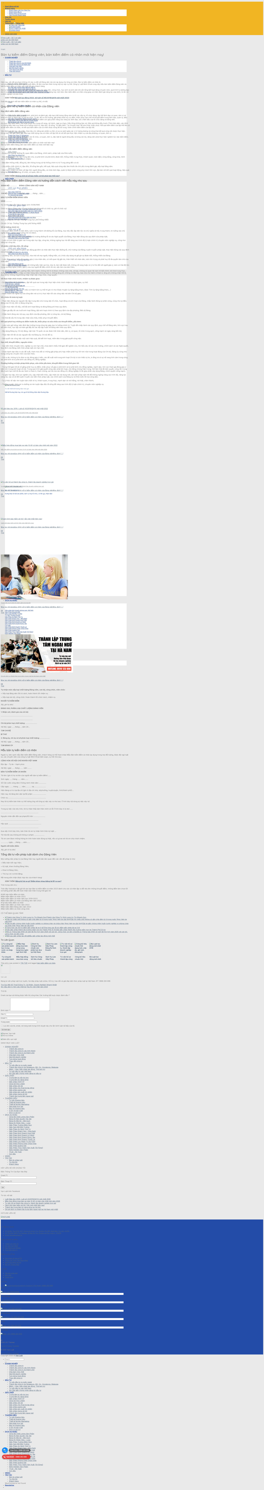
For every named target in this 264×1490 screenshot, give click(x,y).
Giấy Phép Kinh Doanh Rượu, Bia (22, 1137)
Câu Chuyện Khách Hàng (17, 15)
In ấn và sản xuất (16, 1111)
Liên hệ (8, 21)
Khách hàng (10, 8)
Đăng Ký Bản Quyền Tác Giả (20, 1119)
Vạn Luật (19, 1355)
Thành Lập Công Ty (12, 1244)
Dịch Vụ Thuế (13, 168)
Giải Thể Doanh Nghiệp (13, 1248)
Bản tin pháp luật (15, 1160)
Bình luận (5, 1010)
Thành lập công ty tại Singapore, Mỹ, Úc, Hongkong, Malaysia (33, 1067)
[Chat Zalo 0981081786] (5, 1450)
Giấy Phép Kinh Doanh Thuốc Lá (22, 1139)
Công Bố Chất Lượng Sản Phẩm (21, 1117)
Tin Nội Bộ (13, 1162)
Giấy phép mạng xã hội (18, 1094)
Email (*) (4, 1175)
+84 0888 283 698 (14, 1334)
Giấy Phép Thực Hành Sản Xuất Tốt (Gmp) (26, 1148)
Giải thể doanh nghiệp (16, 68)
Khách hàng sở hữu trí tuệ (17, 13)
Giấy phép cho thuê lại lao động (21, 1088)
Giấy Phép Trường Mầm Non (20, 1125)
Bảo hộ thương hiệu (17, 1108)
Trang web (5, 1022)
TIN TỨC (3, 49)
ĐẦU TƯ (8, 75)
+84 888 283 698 (14, 1309)
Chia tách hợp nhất (15, 66)
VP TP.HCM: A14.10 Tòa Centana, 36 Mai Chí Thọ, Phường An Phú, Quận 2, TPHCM (33, 1233)
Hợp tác (8, 17)
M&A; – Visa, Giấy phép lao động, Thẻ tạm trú (27, 1069)
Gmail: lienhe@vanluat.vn (13, 1235)
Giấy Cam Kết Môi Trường (19, 1127)
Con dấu (12, 1154)
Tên (3, 1014)
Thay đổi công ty (14, 71)
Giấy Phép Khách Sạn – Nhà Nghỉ (22, 1131)
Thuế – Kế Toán (15, 1152)
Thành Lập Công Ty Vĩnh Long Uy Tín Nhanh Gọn (66, 917)
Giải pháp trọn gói (16, 1106)
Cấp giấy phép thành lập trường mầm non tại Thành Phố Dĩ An (81, 930)
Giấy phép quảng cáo (17, 1090)
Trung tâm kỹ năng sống (18, 1080)
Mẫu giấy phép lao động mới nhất (41, 936)
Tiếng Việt (9, 23)
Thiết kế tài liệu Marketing (19, 1104)
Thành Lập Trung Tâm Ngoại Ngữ (16, 1260)
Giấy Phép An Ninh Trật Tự (20, 1129)
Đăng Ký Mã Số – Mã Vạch (19, 1121)
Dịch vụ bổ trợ (14, 1113)
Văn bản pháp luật (11, 1273)
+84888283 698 (7, 1300)
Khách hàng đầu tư (15, 12)
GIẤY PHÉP (9, 179)
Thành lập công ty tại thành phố (19, 64)
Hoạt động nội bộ (12, 6)
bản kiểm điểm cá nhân (46, 963)
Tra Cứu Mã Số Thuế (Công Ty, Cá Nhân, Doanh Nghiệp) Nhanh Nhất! (29, 985)
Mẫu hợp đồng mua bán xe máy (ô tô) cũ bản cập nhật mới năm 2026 (32, 1201)
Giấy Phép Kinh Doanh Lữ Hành (21, 1135)
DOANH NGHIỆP (11, 58)
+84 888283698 (12, 1292)
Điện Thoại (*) (6, 1181)
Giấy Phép (12, 152)
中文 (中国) (22, 28)
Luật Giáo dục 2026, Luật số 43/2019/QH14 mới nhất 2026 (28, 1199)
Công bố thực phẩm (17, 1084)
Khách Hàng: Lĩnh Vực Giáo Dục (19, 10)
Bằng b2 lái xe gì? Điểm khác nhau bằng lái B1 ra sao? (38, 881)
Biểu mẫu (8, 1275)
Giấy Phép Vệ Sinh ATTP (13, 1258)
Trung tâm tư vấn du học (19, 1078)
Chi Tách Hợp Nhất (11, 1246)
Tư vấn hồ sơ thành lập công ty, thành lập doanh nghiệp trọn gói (30, 1203)
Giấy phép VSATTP (16, 1082)
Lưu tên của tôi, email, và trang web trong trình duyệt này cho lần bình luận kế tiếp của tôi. (39, 1026)
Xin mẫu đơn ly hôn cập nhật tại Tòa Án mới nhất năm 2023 (24, 987)
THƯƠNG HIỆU (11, 1098)
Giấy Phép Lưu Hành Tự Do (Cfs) (22, 1141)
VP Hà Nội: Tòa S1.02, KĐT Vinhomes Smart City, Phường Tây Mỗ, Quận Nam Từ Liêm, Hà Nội (37, 1231)
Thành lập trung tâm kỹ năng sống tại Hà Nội (23, 1207)
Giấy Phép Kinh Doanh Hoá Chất (22, 1133)
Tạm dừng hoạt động (16, 69)
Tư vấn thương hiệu (16, 1100)
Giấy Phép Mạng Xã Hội (13, 1262)
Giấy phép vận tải (16, 1086)
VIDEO (7, 1156)
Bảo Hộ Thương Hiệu (12, 1264)
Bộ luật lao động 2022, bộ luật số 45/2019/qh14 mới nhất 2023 (42, 98)
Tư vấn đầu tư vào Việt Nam (20, 1071)
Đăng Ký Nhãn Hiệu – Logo (19, 1123)
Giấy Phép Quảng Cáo (17, 1146)
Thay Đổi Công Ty (11, 1250)
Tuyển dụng (10, 19)
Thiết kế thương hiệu (17, 1102)
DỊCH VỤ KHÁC (11, 600)
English (17, 27)
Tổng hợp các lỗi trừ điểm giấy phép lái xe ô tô (61, 928)
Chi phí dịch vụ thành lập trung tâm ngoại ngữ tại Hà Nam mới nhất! (31, 1209)
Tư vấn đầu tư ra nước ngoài (20, 1065)
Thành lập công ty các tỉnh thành (20, 63)
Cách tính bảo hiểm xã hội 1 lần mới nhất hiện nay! (25, 1205)
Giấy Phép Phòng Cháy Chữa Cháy (23, 1144)
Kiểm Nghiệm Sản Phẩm (18, 1150)
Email (3, 1018)
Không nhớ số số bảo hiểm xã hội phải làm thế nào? (37, 176)
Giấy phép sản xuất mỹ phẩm (20, 1092)
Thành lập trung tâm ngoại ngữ (21, 1096)
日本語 (17, 30)
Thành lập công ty (15, 61)
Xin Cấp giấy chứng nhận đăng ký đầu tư (25, 1073)
